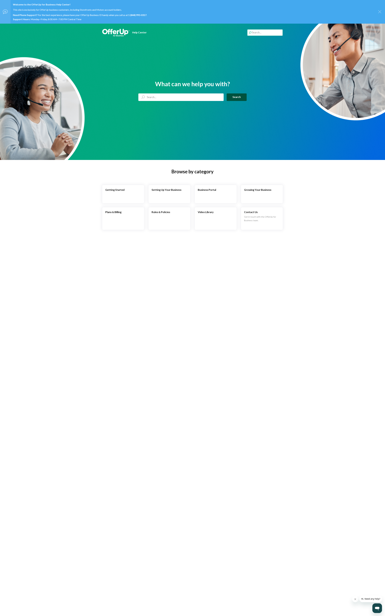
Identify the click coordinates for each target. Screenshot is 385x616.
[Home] (115, 32)
